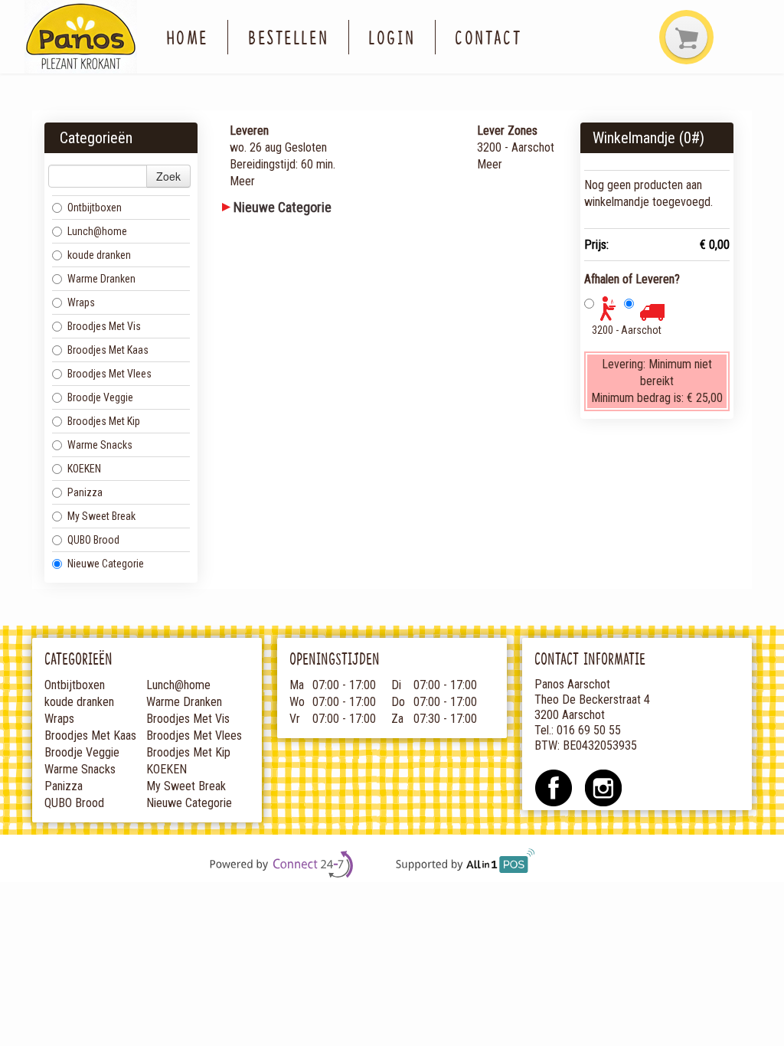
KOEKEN (84, 469)
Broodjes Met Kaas (108, 350)
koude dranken (99, 255)
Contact (488, 36)
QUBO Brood (93, 540)
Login (391, 36)
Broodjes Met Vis (104, 326)
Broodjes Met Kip (103, 421)
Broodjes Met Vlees (109, 374)
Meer (242, 181)
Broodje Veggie (100, 397)
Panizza (85, 492)
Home (187, 36)
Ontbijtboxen (94, 207)
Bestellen (288, 36)
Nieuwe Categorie (105, 563)
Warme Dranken (101, 279)
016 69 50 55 (589, 730)
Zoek (168, 176)
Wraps (81, 302)
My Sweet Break (101, 516)
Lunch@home (97, 231)
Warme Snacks (99, 445)
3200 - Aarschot (627, 330)
